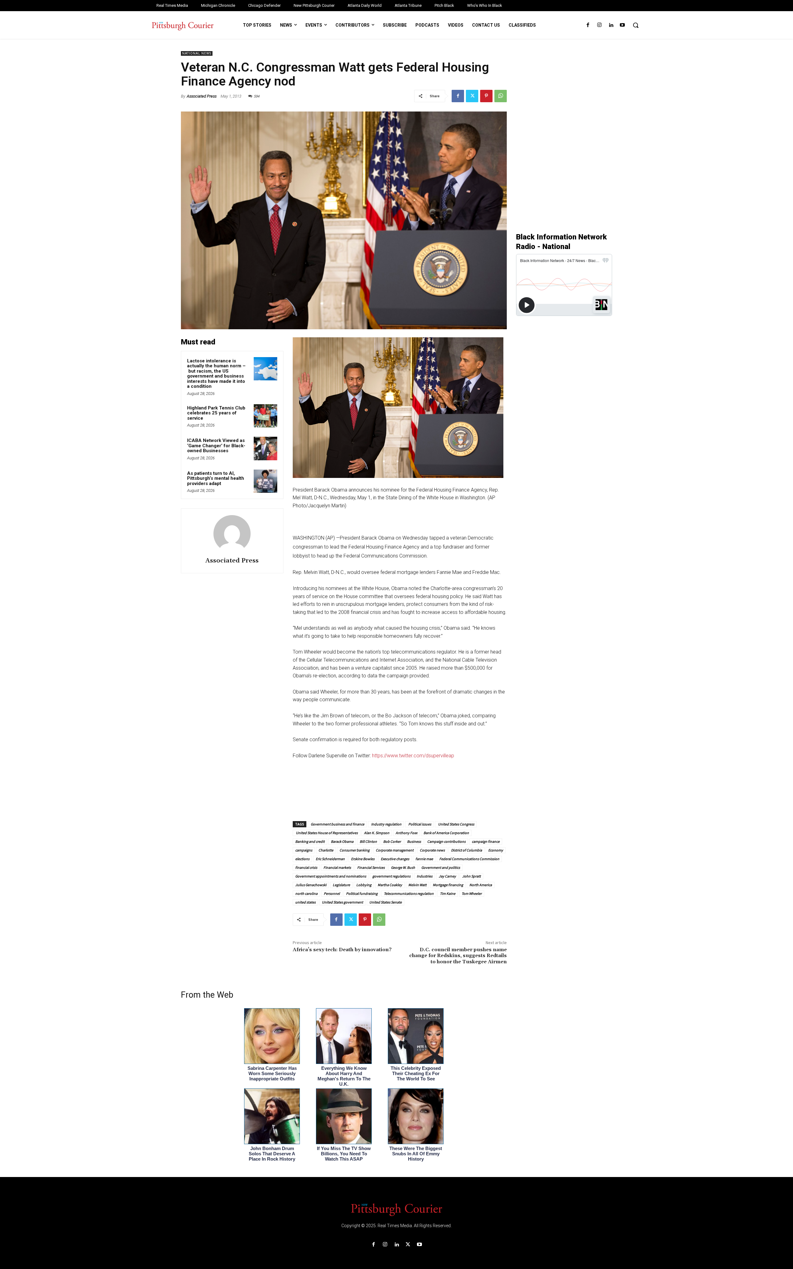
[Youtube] (622, 25)
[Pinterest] (486, 96)
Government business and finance (337, 824)
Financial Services (371, 867)
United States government (342, 902)
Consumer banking (355, 850)
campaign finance (486, 841)
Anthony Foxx (406, 832)
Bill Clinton (368, 841)
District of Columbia (466, 850)
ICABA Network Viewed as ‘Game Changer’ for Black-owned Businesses (216, 445)
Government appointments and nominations (330, 876)
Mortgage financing (448, 884)
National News (196, 53)
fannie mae (424, 858)
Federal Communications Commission (469, 858)
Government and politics (440, 867)
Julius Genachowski (310, 884)
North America (480, 884)
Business (414, 841)
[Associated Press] (232, 533)
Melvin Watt (417, 884)
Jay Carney (447, 876)
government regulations (391, 876)
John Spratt (471, 876)
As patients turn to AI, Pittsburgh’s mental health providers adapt (215, 478)
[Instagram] (599, 25)
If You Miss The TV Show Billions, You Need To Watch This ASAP (344, 1154)
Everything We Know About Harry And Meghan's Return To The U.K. (344, 1076)
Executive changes (395, 858)
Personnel (332, 893)
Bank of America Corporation (446, 832)
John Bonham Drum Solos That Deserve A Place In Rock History (272, 1154)
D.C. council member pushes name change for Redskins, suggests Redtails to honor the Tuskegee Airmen (458, 956)
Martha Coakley (390, 884)
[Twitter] (472, 96)
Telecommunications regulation (409, 893)
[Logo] (396, 1209)
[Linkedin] (611, 25)
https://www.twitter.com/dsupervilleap (413, 756)
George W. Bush (403, 867)
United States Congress (455, 824)
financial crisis (306, 867)
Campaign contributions (446, 841)
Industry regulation (385, 824)
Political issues (419, 824)
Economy (495, 850)
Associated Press (202, 96)
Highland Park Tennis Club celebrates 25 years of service (216, 413)
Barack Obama (342, 841)
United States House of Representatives (326, 832)
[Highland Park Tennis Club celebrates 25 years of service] (265, 416)
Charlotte (325, 850)
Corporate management (395, 850)
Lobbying (363, 884)
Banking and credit (310, 841)
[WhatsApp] (500, 96)
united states (305, 902)
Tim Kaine (447, 893)
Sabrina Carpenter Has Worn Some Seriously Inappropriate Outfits (272, 1073)
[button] (635, 25)
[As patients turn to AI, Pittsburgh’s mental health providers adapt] (265, 481)
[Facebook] (588, 25)
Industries (424, 876)
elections (302, 858)
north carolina (306, 893)
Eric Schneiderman (330, 858)
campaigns (303, 850)
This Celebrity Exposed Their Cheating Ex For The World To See (416, 1073)
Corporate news (432, 850)
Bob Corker (392, 841)
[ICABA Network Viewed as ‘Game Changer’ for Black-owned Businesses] (265, 448)
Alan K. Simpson (376, 832)
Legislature (341, 884)
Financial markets (337, 867)
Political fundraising (362, 893)
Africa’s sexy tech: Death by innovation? (342, 950)
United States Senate (385, 902)
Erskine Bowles (363, 858)
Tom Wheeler (472, 893)
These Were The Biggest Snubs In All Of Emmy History (415, 1154)
